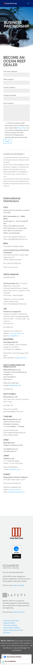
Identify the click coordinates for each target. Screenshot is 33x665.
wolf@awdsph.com (21, 358)
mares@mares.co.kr (14, 385)
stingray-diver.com (15, 489)
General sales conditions (11, 628)
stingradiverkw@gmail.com (16, 492)
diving (14, 585)
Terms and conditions (10, 625)
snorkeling (20, 585)
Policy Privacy (22, 128)
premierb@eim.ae (13, 336)
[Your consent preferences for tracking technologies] (3, 662)
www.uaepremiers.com (16, 333)
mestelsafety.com (18, 612)
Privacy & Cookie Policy (11, 620)
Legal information (9, 623)
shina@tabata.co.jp (14, 469)
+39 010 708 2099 (20, 648)
